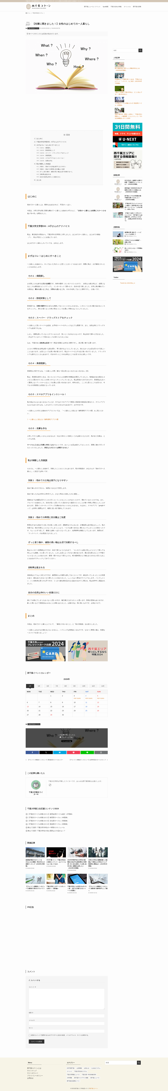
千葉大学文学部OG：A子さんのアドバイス (51, 142)
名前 (31, 1012)
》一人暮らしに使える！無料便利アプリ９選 (42, 419)
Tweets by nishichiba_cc (127, 283)
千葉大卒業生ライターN (36, 793)
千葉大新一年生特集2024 (89, 1074)
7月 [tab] (57, 686)
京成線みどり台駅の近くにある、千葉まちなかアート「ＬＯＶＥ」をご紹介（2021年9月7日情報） (128, 81)
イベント (69, 1071)
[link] (50, 785)
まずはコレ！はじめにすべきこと (48, 145)
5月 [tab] (39, 686)
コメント (32, 987)
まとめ (39, 180)
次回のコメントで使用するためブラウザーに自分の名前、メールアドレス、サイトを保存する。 (60, 1035)
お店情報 (79, 1068)
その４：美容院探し (46, 155)
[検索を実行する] (140, 50)
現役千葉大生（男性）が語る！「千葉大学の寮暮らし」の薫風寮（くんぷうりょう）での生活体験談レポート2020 (128, 116)
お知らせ (86, 1068)
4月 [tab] (30, 686)
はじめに (40, 138)
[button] (32, 752)
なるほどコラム (95, 1068)
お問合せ (30, 1078)
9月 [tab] (74, 686)
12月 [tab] (102, 686)
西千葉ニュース (95, 1077)
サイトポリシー (32, 1073)
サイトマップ (32, 1071)
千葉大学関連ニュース (73, 1074)
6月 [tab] (48, 686)
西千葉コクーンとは (34, 1068)
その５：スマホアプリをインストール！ (52, 158)
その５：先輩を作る (46, 160)
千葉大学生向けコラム (33, 28)
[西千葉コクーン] (39, 7)
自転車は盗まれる (45, 174)
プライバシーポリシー (35, 1075)
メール (32, 1020)
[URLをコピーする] (101, 752)
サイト (31, 1028)
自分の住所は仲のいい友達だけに (50, 177)
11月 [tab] (93, 686)
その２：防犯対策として (47, 150)
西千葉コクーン (94, 1088)
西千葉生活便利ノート (73, 1081)
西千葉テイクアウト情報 (81, 1077)
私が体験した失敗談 (44, 164)
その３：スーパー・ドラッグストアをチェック (54, 153)
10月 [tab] (83, 686)
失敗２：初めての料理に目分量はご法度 (52, 169)
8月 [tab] (66, 686)
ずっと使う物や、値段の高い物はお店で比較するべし (56, 171)
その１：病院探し (45, 148)
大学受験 (69, 1077)
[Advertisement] (67, 110)
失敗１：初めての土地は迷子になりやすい (53, 166)
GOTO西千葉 (70, 1068)
